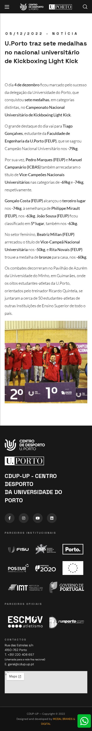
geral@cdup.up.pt (21, 664)
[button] (85, 6)
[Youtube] (38, 518)
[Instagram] (24, 518)
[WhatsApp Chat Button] (84, 721)
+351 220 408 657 (21, 655)
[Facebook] (10, 518)
